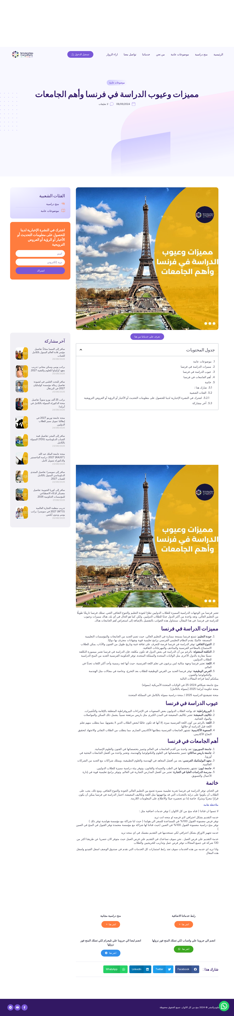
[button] (80, 349)
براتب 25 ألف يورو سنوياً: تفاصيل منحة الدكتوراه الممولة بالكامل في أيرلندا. (47, 403)
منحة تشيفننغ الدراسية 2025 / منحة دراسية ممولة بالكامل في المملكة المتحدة (173, 695)
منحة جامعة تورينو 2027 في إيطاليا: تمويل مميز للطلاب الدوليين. (50, 421)
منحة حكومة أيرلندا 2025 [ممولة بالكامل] (194, 689)
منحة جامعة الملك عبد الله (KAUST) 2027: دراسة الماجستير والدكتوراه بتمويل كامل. (47, 457)
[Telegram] (10, 1007)
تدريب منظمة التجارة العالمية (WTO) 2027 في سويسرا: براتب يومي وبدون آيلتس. (48, 511)
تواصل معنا (130, 54)
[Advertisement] (131, 24)
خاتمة (208, 382)
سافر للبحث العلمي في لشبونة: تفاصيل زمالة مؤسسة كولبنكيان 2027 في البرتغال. (49, 385)
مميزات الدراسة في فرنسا (196, 366)
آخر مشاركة (199, 403)
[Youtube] (17, 1007)
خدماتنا (146, 54)
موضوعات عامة (180, 54)
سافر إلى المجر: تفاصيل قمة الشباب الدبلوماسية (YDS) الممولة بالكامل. (47, 439)
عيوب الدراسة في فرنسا (197, 371)
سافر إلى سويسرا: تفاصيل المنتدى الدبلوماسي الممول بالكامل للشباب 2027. (47, 475)
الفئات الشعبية (198, 392)
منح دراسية (201, 54)
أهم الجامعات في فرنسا (197, 377)
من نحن (160, 54)
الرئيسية (218, 54)
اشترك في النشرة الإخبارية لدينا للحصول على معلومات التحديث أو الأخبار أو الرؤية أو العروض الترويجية (143, 398)
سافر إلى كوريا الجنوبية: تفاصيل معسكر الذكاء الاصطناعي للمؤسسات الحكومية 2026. (49, 493)
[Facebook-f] (24, 1007)
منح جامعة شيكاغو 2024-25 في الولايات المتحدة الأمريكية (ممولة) (180, 685)
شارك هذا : (200, 387)
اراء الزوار (112, 54)
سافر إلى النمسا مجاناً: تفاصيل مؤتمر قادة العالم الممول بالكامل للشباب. (48, 352)
